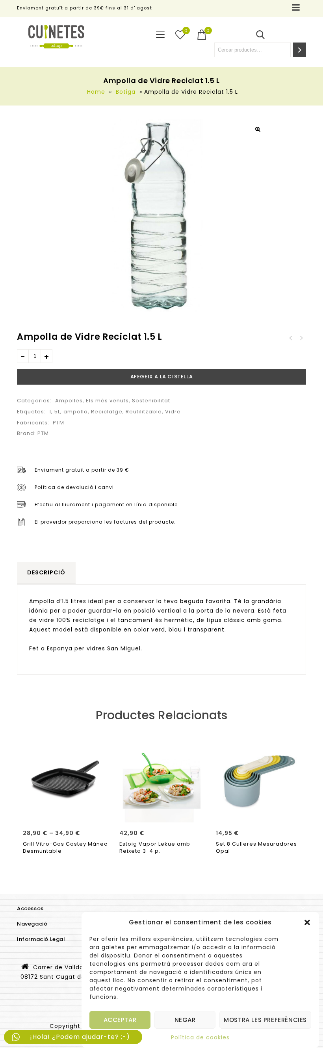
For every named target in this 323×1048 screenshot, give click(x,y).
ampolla (75, 411)
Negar (185, 1020)
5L (57, 411)
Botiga (126, 92)
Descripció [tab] (46, 572)
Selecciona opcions (65, 814)
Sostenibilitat (151, 400)
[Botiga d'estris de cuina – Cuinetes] (56, 36)
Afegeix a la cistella (161, 376)
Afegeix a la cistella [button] (162, 814)
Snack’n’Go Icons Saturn (301, 338)
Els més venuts (107, 400)
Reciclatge (107, 411)
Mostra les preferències (265, 1020)
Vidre (173, 411)
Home (96, 92)
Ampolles (69, 400)
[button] (307, 922)
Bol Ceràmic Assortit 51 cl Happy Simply (290, 338)
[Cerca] (299, 50)
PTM (58, 422)
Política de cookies (200, 1037)
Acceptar (120, 1020)
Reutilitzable (144, 411)
